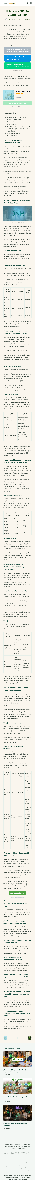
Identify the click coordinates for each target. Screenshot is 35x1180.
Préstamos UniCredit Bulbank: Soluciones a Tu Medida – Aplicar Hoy (17, 66)
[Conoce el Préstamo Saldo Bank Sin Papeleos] (17, 1113)
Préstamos (27, 19)
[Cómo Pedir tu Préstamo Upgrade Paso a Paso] (17, 1086)
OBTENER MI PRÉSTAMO (17, 103)
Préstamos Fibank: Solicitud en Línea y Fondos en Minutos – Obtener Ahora (17, 50)
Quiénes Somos (8, 1175)
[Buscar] (27, 3)
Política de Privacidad (11, 1177)
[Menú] (31, 3)
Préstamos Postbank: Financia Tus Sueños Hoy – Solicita (17, 58)
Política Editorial (19, 1175)
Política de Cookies (24, 1177)
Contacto (28, 1175)
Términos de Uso (13, 1179)
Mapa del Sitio (23, 1179)
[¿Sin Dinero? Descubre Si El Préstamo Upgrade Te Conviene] (17, 1059)
